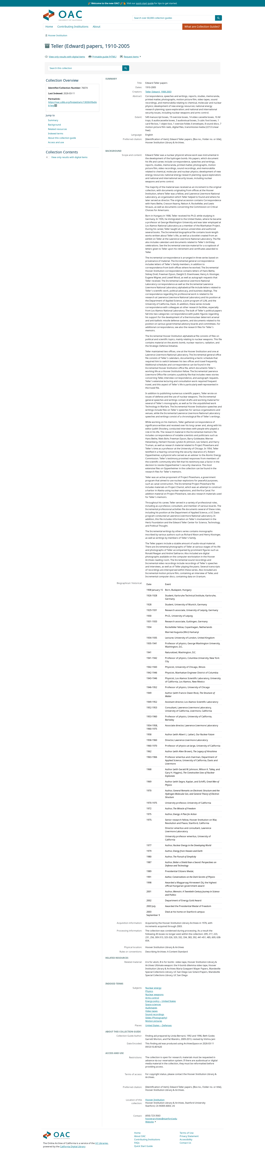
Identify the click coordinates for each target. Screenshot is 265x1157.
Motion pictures (153, 1021)
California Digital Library (72, 1146)
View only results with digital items (67, 56)
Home (49, 26)
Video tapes (151, 1011)
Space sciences (153, 1004)
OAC (62, 15)
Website (149, 1121)
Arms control (152, 997)
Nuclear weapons (154, 994)
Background (54, 124)
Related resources (57, 129)
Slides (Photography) (156, 1017)
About (96, 26)
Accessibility (186, 1139)
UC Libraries (101, 1143)
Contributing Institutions (72, 26)
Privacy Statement (189, 1136)
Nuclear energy (153, 987)
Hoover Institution (57, 35)
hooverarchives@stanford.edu (161, 1118)
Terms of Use (187, 1132)
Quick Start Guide (143, 1146)
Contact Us (185, 1142)
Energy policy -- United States (160, 1001)
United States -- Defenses (158, 1025)
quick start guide (145, 3)
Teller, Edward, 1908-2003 (158, 91)
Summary (53, 120)
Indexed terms (55, 133)
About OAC (140, 1136)
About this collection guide (62, 137)
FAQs (137, 1142)
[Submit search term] (218, 18)
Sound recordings (154, 1014)
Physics (149, 991)
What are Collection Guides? (202, 26)
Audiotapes (151, 1007)
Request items (131, 56)
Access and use (56, 142)
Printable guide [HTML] (104, 56)
